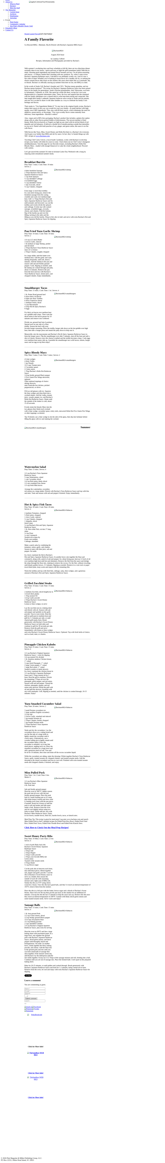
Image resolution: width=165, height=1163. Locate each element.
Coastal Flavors (34, 34)
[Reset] (25, 1003)
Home (26, 34)
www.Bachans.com (43, 136)
